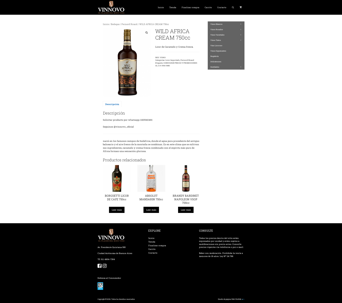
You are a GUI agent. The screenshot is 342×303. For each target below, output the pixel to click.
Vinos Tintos (215, 40)
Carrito (208, 7)
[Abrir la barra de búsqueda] (233, 7)
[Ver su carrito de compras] (240, 7)
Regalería (214, 56)
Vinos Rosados (216, 29)
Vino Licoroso (216, 45)
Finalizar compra (190, 7)
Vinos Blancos (216, 24)
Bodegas (115, 24)
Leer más (117, 209)
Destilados (214, 67)
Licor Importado (172, 60)
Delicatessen (215, 61)
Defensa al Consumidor (109, 278)
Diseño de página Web (226, 299)
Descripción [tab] (112, 104)
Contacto (221, 7)
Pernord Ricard (129, 24)
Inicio (161, 7)
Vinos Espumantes (218, 51)
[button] (146, 32)
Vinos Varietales (217, 35)
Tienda (172, 7)
